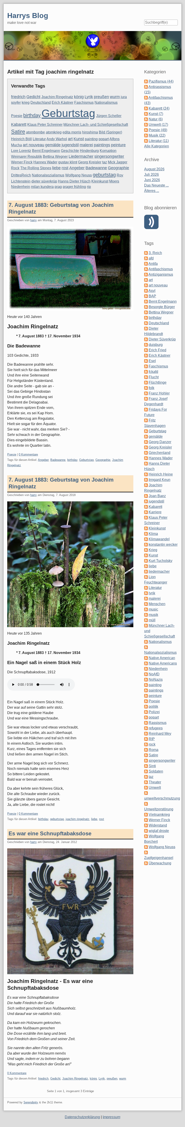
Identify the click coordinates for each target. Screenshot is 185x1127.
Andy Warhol (56, 139)
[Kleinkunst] (146, 528)
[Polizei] (146, 712)
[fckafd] (146, 372)
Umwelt (155, 787)
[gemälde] (146, 436)
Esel (152, 361)
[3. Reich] (146, 253)
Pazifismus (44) (161, 81)
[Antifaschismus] (146, 269)
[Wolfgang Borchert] (146, 836)
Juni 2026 (152, 180)
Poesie (16, 116)
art (70, 139)
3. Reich (155, 253)
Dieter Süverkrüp (162, 339)
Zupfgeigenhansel (158, 858)
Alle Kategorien (156, 146)
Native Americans (163, 663)
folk (151, 388)
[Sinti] (146, 766)
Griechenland (159, 453)
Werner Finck (21, 162)
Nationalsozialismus (48, 175)
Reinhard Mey (160, 733)
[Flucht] (146, 377)
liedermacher (159, 571)
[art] (146, 280)
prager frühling (74, 187)
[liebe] (146, 566)
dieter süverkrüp (44, 181)
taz (104, 162)
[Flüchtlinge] (146, 382)
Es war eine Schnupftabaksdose (50, 833)
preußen (101, 97)
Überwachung (160, 863)
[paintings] (146, 690)
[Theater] (146, 782)
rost (65, 168)
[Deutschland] (146, 323)
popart (104, 139)
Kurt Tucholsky (160, 561)
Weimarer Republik (26, 156)
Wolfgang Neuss (78, 175)
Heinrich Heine (161, 474)
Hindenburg (89, 151)
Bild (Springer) (110, 132)
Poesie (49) (158, 130)
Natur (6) (156, 119)
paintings (102, 145)
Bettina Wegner (55, 156)
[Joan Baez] (146, 496)
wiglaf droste (159, 831)
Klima (153, 534)
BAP (152, 296)
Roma (153, 750)
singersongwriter (109, 156)
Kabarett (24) (159, 108)
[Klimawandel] (146, 539)
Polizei (154, 712)
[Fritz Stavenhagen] (146, 420)
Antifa (153, 264)
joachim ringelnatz (77, 819)
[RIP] (146, 739)
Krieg (153, 550)
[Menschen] (146, 604)
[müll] (146, 620)
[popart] (146, 717)
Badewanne (96, 168)
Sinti (152, 766)
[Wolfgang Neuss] (146, 847)
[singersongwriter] (146, 760)
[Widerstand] (146, 825)
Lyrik (89, 97)
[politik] (146, 706)
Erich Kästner (62, 102)
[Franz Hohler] (146, 393)
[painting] (146, 685)
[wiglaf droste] (146, 831)
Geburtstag (68, 113)
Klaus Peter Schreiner (44, 124)
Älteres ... (151, 191)
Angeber (77, 168)
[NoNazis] (146, 679)
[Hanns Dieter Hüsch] (146, 463)
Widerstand (158, 825)
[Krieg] (146, 550)
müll (152, 620)
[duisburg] (146, 345)
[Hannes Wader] (146, 458)
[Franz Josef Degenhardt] (146, 399)
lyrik (152, 593)
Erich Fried (157, 350)
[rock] (146, 744)
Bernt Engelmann (46, 151)
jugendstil (70, 145)
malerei (86, 145)
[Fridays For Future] (146, 409)
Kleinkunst (99, 181)
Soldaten (156, 771)
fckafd (153, 372)
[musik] (146, 615)
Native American (162, 658)
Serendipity (30, 1102)
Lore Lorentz (21, 151)
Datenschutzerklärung (82, 1117)
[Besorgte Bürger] (146, 307)
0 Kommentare (28, 454)
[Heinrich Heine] (146, 474)
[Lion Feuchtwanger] (146, 577)
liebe (56, 168)
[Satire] (146, 755)
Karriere (155, 512)
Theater (155, 782)
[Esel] (146, 361)
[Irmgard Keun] (146, 480)
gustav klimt (67, 162)
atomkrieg (54, 132)
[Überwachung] (146, 863)
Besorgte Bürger (162, 307)
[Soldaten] (146, 771)
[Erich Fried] (146, 350)
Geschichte (70, 151)
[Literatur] (146, 588)
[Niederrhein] (146, 669)
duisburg (156, 345)
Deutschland (40, 102)
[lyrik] (146, 593)
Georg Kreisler (89, 162)
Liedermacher (81, 156)
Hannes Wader (45, 162)
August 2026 (154, 169)
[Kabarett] (146, 507)
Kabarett (18, 124)
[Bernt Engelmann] (146, 301)
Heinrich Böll (21, 139)
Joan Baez (157, 496)
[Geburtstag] (146, 431)
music (153, 609)
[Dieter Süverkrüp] (146, 339)
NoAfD (154, 674)
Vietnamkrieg (159, 814)
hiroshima (90, 132)
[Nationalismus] (146, 642)
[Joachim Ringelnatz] (146, 485)
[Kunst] (146, 555)
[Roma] (146, 750)
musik (153, 615)
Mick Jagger (117, 162)
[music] (146, 609)
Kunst (79, 139)
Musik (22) (157, 135)
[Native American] (146, 658)
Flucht (154, 377)
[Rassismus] (146, 723)
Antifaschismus (160, 269)
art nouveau (33, 145)
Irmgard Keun (159, 480)
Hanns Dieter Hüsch (74, 181)
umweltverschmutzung (162, 798)
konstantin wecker (163, 544)
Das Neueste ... (156, 185)
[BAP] (146, 296)
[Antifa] (146, 264)
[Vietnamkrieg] (146, 814)
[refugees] (146, 728)
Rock (15, 168)
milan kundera (42, 187)
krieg (26, 102)
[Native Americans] (146, 663)
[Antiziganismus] (146, 274)
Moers (114, 181)
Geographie (118, 168)
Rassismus (157, 723)
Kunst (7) (156, 114)
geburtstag (104, 175)
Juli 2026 (151, 174)
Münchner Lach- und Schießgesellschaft (95, 124)
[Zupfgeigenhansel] (146, 852)
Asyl (151, 291)
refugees (156, 728)
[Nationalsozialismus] (146, 647)
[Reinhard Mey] (146, 733)
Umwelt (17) (158, 124)
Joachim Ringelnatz (57, 97)
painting (91, 139)
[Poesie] (146, 701)
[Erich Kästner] (146, 355)
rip (89, 187)
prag (58, 187)
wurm (115, 97)
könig (79, 97)
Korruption (108, 151)
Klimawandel (159, 539)
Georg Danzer (160, 442)
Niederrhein (20, 187)
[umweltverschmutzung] (146, 793)
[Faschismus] (146, 366)
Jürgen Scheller (108, 116)
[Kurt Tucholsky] (146, 561)
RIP (152, 739)
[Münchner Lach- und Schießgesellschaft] (146, 625)
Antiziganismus (160, 274)
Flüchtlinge (157, 382)
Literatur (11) (159, 141)
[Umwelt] (146, 787)
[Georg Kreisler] (146, 447)
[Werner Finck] (146, 820)
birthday (32, 115)
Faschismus (84, 102)
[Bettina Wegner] (146, 312)
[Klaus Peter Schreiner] (146, 517)
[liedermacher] (146, 571)
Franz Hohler (159, 393)
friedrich (18, 97)
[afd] (146, 258)
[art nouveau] (146, 285)
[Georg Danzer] (146, 442)
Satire (18, 131)
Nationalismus (106, 102)
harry (33, 220)
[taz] (146, 777)
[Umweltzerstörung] (146, 804)
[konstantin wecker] (146, 544)
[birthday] (146, 318)
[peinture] (146, 696)
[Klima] (146, 534)
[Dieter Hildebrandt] (146, 328)
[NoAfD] (146, 674)
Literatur (39, 139)
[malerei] (146, 598)
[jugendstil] (146, 501)
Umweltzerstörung (158, 809)
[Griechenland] (146, 453)
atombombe (35, 132)
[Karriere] (146, 512)
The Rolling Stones (35, 168)
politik (153, 706)
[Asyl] (146, 291)
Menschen (157, 604)
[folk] (146, 388)
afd (151, 258)
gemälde (53, 145)
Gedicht (33, 97)
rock (152, 744)
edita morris (71, 132)
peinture (118, 145)
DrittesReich (21, 175)
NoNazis (156, 679)
